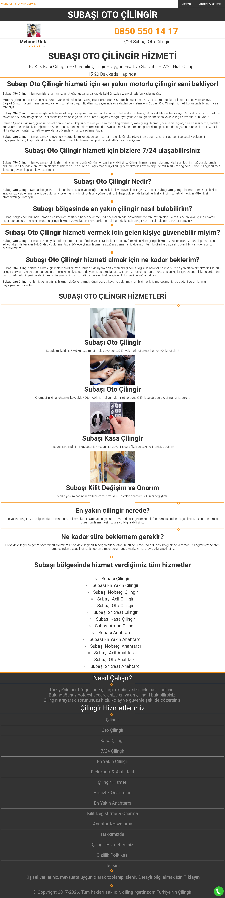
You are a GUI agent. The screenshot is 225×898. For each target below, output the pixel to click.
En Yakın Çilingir (112, 761)
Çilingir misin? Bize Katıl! (210, 4)
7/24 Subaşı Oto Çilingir (146, 41)
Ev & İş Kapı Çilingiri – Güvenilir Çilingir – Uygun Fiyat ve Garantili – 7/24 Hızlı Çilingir (112, 66)
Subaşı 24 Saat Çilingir (115, 612)
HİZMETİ (112, 56)
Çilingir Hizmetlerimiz (112, 844)
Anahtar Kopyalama (112, 823)
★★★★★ (35, 46)
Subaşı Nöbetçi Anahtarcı (115, 646)
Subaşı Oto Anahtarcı (115, 659)
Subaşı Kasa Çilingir (115, 619)
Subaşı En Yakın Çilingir (116, 585)
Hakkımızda (112, 834)
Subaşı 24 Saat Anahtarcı (115, 666)
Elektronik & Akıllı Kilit (112, 771)
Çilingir (112, 719)
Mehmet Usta (34, 41)
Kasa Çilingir (112, 740)
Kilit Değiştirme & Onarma (112, 813)
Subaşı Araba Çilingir (115, 625)
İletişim (112, 865)
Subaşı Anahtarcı (115, 632)
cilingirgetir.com (139, 892)
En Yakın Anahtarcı (112, 803)
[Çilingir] (112, 725)
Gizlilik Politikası (112, 855)
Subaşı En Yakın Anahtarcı (116, 639)
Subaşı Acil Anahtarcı (115, 652)
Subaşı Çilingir (115, 578)
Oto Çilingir (112, 730)
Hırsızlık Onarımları (112, 792)
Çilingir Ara (186, 4)
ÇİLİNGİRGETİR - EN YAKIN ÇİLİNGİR (18, 4)
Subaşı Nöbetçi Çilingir (115, 592)
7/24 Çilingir (112, 751)
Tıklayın (192, 877)
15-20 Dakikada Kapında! (112, 74)
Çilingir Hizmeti (112, 782)
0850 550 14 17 (146, 31)
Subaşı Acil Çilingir (115, 599)
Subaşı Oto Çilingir (115, 605)
